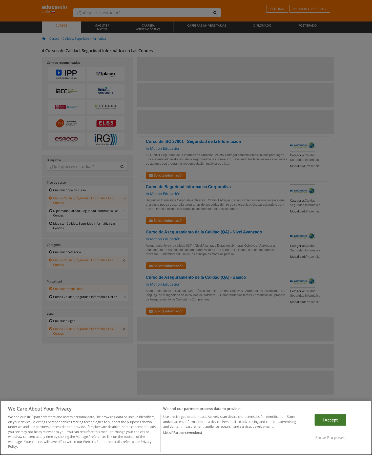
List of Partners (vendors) (182, 432)
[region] (186, 428)
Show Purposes (330, 437)
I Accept (330, 420)
